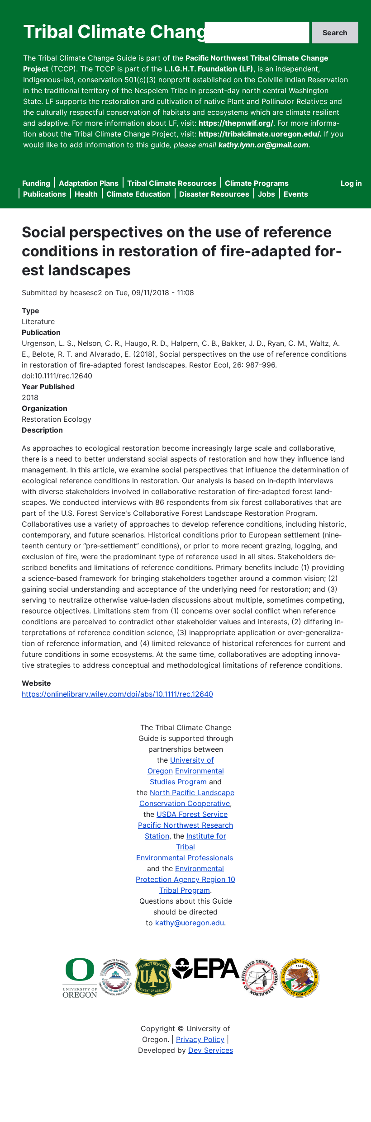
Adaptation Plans (89, 183)
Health (86, 193)
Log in (351, 183)
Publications (44, 193)
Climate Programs (257, 183)
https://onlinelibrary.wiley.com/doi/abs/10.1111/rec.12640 (117, 693)
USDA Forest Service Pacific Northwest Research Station (185, 825)
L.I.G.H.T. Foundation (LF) (208, 68)
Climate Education (138, 193)
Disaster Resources (214, 193)
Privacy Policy (200, 1039)
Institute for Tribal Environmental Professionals (184, 846)
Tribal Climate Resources (171, 183)
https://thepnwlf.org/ (236, 122)
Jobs (266, 193)
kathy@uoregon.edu (189, 922)
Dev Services (210, 1050)
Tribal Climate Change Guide (149, 31)
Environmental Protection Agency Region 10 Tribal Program (185, 879)
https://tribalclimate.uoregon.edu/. (260, 133)
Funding (36, 183)
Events (296, 193)
